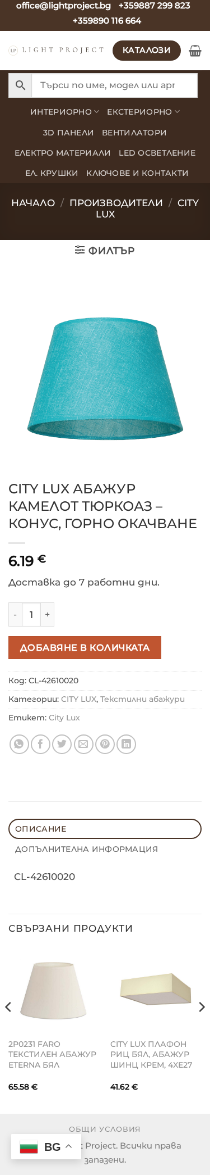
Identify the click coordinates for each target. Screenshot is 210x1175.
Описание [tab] (40, 828)
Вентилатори (134, 132)
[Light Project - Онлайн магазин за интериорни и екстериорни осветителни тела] (56, 50)
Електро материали (63, 152)
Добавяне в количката (85, 647)
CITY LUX (78, 699)
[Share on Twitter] (62, 744)
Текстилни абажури (142, 699)
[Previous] (9, 1029)
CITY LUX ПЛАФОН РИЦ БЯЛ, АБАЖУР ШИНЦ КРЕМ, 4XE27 (151, 1054)
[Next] (201, 1029)
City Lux (64, 717)
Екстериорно (139, 111)
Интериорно (61, 111)
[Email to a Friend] (84, 744)
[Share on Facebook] (40, 744)
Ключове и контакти (137, 173)
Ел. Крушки (52, 173)
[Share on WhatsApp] (19, 744)
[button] (195, 50)
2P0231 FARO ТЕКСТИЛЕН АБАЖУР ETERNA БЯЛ (52, 1054)
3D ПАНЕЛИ (68, 132)
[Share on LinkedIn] (126, 744)
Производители (116, 202)
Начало (33, 202)
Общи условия (105, 1128)
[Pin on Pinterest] (105, 744)
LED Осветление (157, 152)
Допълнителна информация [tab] (86, 849)
